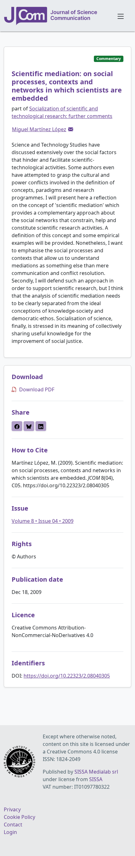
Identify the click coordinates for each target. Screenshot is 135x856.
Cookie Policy (19, 817)
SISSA (95, 779)
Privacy (12, 809)
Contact (13, 824)
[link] (70, 129)
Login (10, 832)
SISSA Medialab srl (96, 771)
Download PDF (36, 389)
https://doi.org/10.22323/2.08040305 (67, 675)
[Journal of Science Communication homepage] (57, 16)
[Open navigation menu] (120, 15)
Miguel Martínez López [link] (39, 129)
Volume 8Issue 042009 (42, 521)
